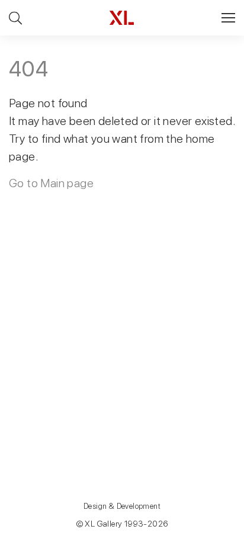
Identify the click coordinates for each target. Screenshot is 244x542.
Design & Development (122, 506)
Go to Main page (51, 183)
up (210, 532)
